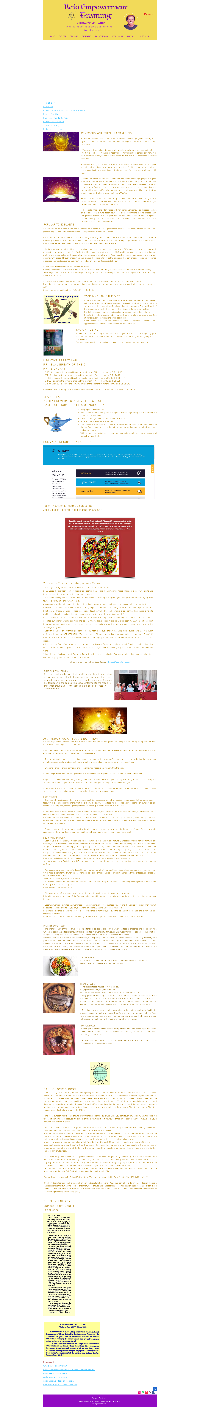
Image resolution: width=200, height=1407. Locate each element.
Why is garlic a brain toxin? (55, 1366)
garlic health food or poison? (55, 1373)
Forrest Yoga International (119, 662)
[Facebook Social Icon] (153, 1392)
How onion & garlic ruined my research (60, 1385)
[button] (63, 36)
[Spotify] (142, 1392)
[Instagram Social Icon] (139, 1392)
